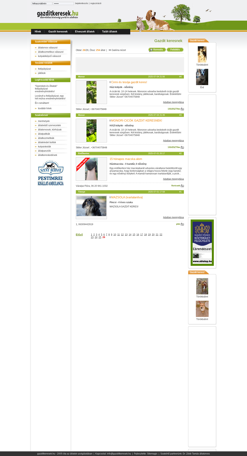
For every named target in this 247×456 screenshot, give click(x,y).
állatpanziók (44, 150)
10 (114, 234)
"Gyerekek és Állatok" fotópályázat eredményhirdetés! (46, 89)
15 (134, 234)
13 (126, 234)
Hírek (38, 31)
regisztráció (95, 3)
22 (161, 234)
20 (153, 234)
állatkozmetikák (46, 138)
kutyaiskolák (44, 146)
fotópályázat (44, 69)
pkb (178, 224)
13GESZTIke (174, 109)
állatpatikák (44, 134)
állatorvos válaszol (48, 47)
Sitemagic (152, 453)
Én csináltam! (42, 103)
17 (141, 234)
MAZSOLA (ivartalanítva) (127, 197)
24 (96, 237)
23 (92, 237)
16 (137, 234)
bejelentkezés (81, 3)
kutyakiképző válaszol (49, 56)
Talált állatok (109, 31)
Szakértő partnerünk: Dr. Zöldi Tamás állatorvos (185, 453)
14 (130, 234)
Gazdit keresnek (58, 31)
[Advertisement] (130, 65)
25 (100, 237)
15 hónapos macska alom (126, 158)
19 (149, 234)
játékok (42, 73)
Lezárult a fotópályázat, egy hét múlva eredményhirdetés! (50, 97)
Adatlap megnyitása (173, 102)
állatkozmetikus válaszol (50, 52)
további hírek (45, 108)
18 (145, 234)
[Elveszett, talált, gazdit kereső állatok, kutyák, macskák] (58, 18)
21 (157, 234)
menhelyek (44, 121)
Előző (79, 234)
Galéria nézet (118, 50)
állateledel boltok (47, 142)
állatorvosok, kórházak (50, 129)
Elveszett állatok (85, 31)
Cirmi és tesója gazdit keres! (129, 82)
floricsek (176, 185)
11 (118, 234)
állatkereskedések (47, 155)
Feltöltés (175, 49)
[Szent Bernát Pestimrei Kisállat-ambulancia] (50, 186)
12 (122, 234)
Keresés (158, 49)
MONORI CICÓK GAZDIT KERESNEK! (136, 120)
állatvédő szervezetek (49, 125)
